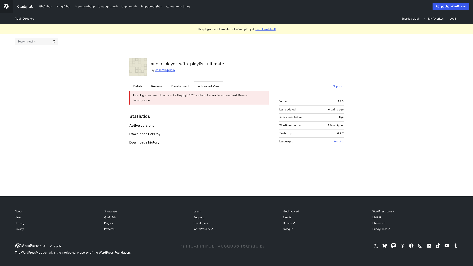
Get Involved (291, 211)
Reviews (157, 86)
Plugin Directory (24, 18)
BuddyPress (381, 229)
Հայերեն (55, 246)
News (18, 217)
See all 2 (339, 141)
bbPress (379, 223)
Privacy (19, 229)
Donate (289, 223)
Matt (376, 217)
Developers (201, 223)
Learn (197, 211)
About (18, 211)
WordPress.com (383, 211)
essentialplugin (165, 70)
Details (137, 86)
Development (180, 86)
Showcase (110, 211)
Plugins (108, 223)
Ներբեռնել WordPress (451, 6)
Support (338, 86)
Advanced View (209, 86)
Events (287, 217)
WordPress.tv (203, 229)
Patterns (109, 229)
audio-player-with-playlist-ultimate (187, 63)
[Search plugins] (54, 41)
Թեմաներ (110, 217)
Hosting (19, 223)
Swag (288, 229)
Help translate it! (266, 29)
